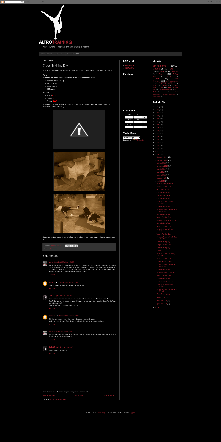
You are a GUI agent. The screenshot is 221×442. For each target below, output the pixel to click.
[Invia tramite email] (66, 246)
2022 (157, 119)
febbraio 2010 (162, 301)
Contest (164, 85)
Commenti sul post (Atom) (58, 399)
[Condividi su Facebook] (74, 246)
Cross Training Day (163, 193)
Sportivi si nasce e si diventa (166, 220)
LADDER (156, 79)
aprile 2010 (161, 181)
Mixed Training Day (163, 195)
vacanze (163, 92)
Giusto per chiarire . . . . (164, 189)
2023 (157, 116)
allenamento (53, 249)
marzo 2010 (161, 298)
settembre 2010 (162, 166)
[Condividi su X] (71, 246)
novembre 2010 (162, 160)
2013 (157, 146)
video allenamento (165, 89)
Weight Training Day (164, 187)
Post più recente (49, 395)
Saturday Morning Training (166, 272)
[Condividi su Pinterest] (76, 246)
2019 (157, 128)
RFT (161, 71)
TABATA (173, 68)
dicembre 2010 (162, 157)
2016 (157, 136)
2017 (157, 134)
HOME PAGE (129, 65)
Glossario (59, 54)
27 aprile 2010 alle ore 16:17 (63, 347)
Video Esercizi (46, 54)
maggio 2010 (162, 178)
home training (157, 96)
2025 (157, 110)
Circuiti (156, 68)
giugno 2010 (161, 175)
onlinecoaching (172, 81)
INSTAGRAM (129, 68)
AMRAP (175, 72)
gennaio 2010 (162, 304)
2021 (157, 122)
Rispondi (52, 275)
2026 (157, 107)
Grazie (159, 251)
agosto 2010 (161, 169)
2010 (157, 154)
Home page (79, 395)
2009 (157, 307)
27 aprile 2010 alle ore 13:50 (64, 331)
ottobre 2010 (161, 163)
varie (154, 85)
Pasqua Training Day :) (165, 281)
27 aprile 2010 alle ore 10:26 (63, 296)
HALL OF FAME (73, 54)
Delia (51, 296)
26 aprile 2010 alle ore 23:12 (64, 262)
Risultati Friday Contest (165, 184)
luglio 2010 (161, 172)
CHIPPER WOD (165, 83)
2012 (157, 148)
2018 (157, 131)
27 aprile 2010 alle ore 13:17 (69, 316)
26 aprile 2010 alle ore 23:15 (69, 282)
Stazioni (162, 74)
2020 (157, 125)
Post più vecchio (109, 395)
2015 (157, 140)
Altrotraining (101, 413)
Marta (51, 262)
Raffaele (52, 282)
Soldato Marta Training (164, 262)
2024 (157, 113)
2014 (157, 142)
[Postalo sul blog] (69, 246)
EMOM (169, 76)
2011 (157, 151)
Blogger (131, 413)
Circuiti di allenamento (169, 94)
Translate (140, 140)
